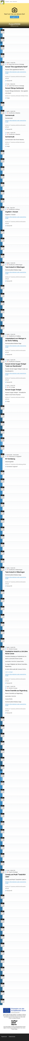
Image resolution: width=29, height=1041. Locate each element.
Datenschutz (12, 1037)
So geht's (13, 17)
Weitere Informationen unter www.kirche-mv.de (15, 72)
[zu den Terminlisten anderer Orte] (2, 2)
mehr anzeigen (9, 672)
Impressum (4, 1037)
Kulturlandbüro (8, 1026)
